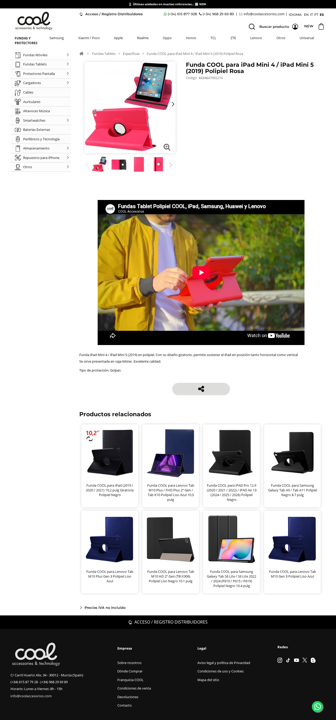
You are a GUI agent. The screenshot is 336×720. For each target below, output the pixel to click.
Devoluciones (127, 697)
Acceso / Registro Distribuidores (113, 14)
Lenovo (256, 37)
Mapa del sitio (208, 679)
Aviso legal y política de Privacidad (223, 662)
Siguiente (172, 165)
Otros (280, 37)
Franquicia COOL (130, 679)
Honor (191, 37)
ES (322, 15)
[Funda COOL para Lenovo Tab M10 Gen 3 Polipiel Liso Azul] (292, 539)
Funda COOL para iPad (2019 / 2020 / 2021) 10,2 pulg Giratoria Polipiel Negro (110, 490)
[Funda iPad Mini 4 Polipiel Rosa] (99, 164)
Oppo (167, 37)
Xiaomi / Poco (89, 37)
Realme (143, 37)
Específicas (131, 53)
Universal (307, 37)
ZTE (233, 37)
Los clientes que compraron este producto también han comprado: (88, 165)
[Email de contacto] (262, 14)
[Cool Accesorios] (34, 21)
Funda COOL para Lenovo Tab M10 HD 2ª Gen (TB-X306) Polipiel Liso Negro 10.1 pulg (170, 576)
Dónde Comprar (130, 671)
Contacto (124, 705)
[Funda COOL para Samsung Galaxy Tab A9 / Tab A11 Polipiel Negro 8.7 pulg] (292, 452)
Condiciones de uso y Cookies (220, 671)
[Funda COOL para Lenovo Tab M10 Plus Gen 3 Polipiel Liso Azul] (109, 539)
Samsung (56, 37)
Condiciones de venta (134, 688)
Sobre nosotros (129, 662)
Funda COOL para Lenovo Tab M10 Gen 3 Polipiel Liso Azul (292, 574)
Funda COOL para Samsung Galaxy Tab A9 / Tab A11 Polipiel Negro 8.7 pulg (292, 490)
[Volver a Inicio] (81, 53)
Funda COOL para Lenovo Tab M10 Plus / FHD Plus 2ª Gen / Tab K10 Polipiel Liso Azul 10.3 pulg (170, 492)
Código (191, 77)
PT (316, 15)
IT (311, 15)
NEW (203, 4)
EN (306, 15)
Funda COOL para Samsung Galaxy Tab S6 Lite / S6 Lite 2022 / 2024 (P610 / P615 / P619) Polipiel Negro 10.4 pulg (231, 578)
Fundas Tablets (104, 53)
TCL (213, 37)
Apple (118, 37)
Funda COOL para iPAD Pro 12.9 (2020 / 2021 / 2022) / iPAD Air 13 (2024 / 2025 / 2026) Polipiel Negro (231, 492)
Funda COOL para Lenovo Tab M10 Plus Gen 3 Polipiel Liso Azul (109, 576)
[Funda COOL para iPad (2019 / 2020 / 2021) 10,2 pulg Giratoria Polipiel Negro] (109, 452)
